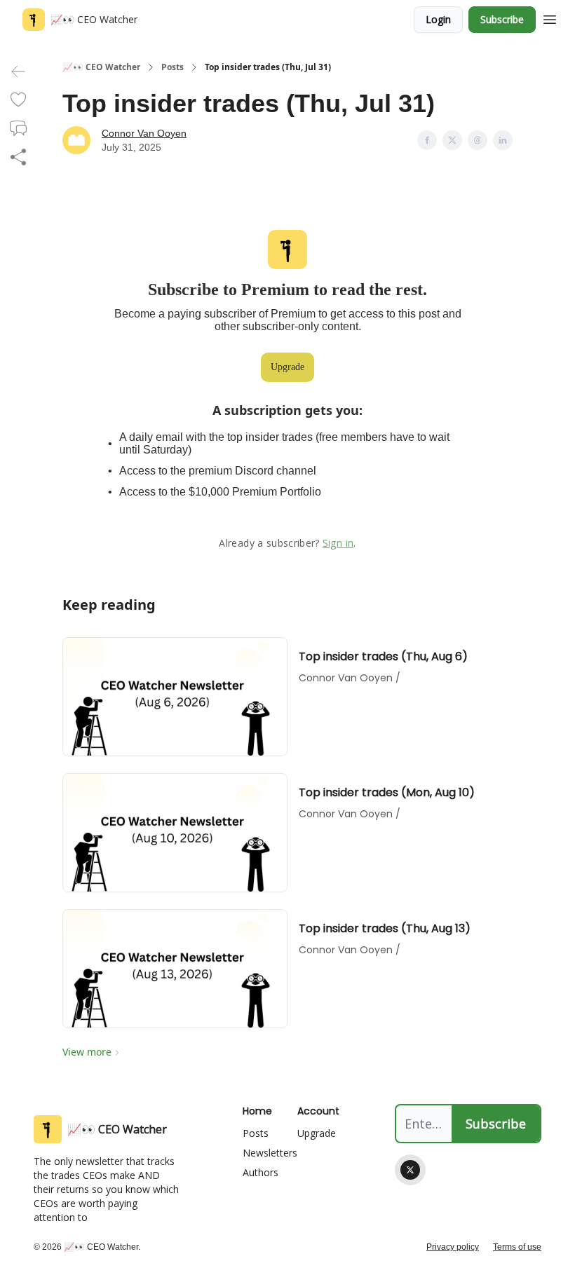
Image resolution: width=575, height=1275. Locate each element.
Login (438, 19)
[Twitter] (410, 1169)
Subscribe (502, 19)
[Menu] (549, 17)
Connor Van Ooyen (144, 133)
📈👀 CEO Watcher (101, 67)
